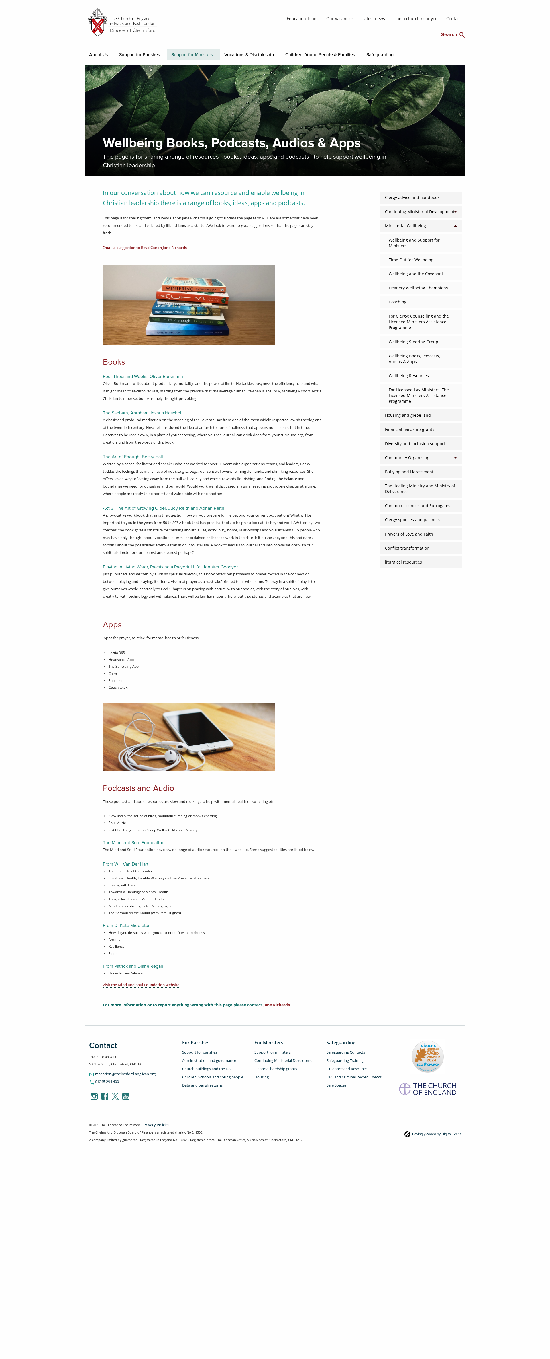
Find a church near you (422, 18)
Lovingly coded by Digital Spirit (440, 1131)
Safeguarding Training (343, 1058)
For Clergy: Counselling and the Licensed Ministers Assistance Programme (419, 321)
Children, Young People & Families (260, 54)
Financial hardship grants (409, 428)
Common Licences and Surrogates (417, 504)
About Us (96, 54)
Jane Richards (276, 1004)
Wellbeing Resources (409, 374)
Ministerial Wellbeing (405, 224)
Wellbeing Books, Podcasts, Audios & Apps (414, 358)
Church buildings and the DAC (204, 1065)
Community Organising (407, 457)
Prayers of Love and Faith (409, 533)
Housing (260, 1072)
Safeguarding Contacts (343, 1051)
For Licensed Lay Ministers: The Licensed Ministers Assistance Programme (419, 394)
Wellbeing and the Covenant (416, 273)
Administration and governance (205, 1058)
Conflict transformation (407, 547)
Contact (455, 18)
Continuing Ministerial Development (420, 210)
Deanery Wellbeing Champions (418, 287)
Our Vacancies (358, 18)
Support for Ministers (165, 54)
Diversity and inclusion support (415, 442)
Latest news (387, 18)
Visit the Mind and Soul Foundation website (141, 984)
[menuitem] (95, 54)
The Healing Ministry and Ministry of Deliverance (420, 487)
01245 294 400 (102, 1080)
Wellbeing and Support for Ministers (414, 241)
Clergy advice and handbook (412, 196)
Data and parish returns (199, 1080)
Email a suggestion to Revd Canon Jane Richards (145, 246)
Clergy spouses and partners (412, 518)
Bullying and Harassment (409, 471)
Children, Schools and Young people (209, 1072)
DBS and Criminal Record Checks (351, 1072)
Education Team (326, 18)
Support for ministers (270, 1051)
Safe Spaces (335, 1080)
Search (453, 33)
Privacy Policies (155, 1123)
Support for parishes (197, 1051)
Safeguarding (304, 54)
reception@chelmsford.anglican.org (118, 1073)
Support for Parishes (126, 54)
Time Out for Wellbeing (411, 259)
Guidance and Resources (345, 1065)
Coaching (397, 301)
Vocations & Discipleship (207, 54)
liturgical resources (403, 561)
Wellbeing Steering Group (413, 340)
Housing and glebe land (408, 414)
